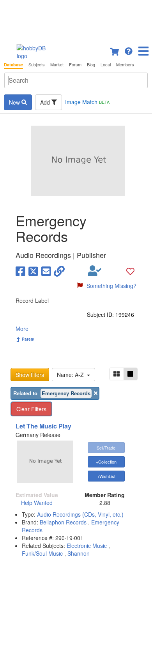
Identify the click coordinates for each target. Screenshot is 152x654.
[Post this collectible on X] (33, 271)
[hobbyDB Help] (128, 50)
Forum (75, 65)
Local (106, 65)
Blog (91, 65)
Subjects (36, 65)
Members (125, 65)
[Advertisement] (76, 19)
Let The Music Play (43, 425)
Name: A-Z (72, 375)
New (15, 102)
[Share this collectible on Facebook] (20, 271)
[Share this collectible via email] (46, 271)
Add (45, 102)
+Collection (106, 462)
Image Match (87, 102)
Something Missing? (111, 286)
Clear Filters (31, 409)
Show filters (30, 375)
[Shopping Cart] (115, 50)
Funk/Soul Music (42, 553)
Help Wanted (37, 502)
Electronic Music (87, 545)
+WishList (106, 476)
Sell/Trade (106, 447)
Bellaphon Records (64, 522)
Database (13, 65)
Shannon (78, 553)
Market (57, 65)
